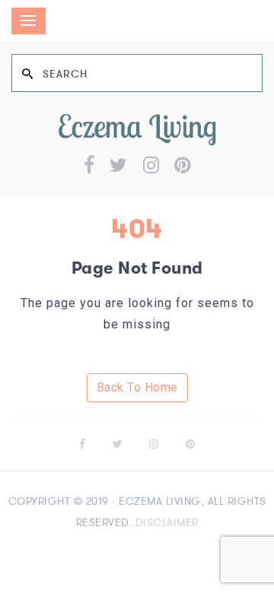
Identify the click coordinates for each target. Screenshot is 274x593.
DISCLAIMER (167, 522)
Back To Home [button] (137, 387)
